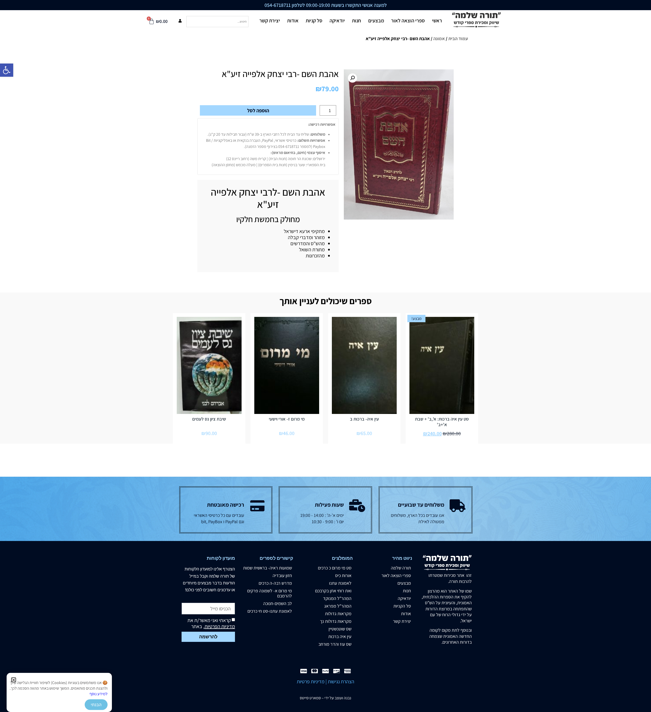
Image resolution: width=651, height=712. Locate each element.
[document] (325, 356)
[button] (14, 680)
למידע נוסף (99, 693)
